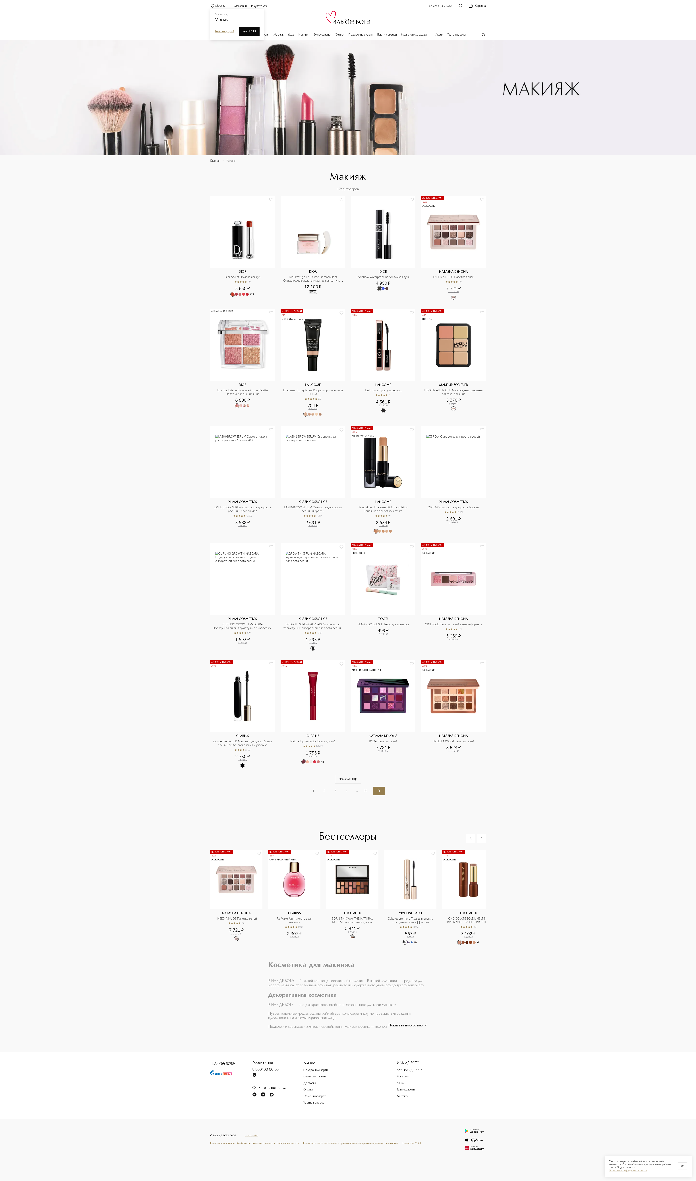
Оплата (308, 1089)
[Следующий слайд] (481, 838)
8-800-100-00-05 (265, 1070)
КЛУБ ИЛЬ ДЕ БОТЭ (409, 1070)
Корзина (480, 6)
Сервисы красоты (314, 1076)
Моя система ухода (414, 34)
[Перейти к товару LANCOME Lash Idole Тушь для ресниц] (383, 363)
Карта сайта (251, 1135)
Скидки (339, 34)
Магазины (240, 6)
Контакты (402, 1096)
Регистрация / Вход (440, 6)
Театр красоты (457, 34)
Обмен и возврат (314, 1096)
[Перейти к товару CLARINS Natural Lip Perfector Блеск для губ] (313, 714)
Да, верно (249, 31)
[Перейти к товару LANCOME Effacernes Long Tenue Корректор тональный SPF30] (313, 363)
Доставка (309, 1083)
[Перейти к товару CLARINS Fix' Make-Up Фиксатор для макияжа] (297, 897)
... (357, 790)
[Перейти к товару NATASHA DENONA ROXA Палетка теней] (383, 714)
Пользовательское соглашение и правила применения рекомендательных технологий (350, 1143)
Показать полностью (405, 1025)
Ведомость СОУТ (411, 1143)
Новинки (304, 34)
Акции (439, 34)
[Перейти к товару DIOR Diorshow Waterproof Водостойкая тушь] (383, 248)
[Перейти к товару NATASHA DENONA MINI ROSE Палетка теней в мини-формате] (453, 597)
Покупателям (258, 6)
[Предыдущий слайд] (470, 838)
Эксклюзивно (322, 34)
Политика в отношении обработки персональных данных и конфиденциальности (254, 1143)
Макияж (278, 34)
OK (682, 1166)
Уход (291, 34)
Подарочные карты (361, 34)
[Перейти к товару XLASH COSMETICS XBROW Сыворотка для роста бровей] (453, 480)
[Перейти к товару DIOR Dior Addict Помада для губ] (242, 248)
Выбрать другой (224, 31)
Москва (220, 5)
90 (365, 791)
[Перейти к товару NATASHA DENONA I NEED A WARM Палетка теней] (453, 714)
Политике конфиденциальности (628, 1170)
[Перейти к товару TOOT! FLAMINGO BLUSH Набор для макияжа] (383, 597)
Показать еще (348, 779)
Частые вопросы (313, 1102)
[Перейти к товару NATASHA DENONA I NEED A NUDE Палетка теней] (453, 248)
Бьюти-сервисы (387, 34)
